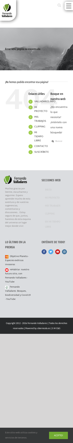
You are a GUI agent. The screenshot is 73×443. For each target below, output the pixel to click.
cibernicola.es (43, 328)
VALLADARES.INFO (45, 101)
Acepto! (58, 435)
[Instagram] (64, 251)
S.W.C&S (56, 328)
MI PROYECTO (40, 109)
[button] (69, 6)
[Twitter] (50, 251)
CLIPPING (39, 127)
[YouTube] (57, 251)
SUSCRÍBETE (41, 152)
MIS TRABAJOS (40, 119)
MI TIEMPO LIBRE (38, 136)
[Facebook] (44, 251)
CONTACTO (41, 146)
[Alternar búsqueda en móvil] (59, 5)
